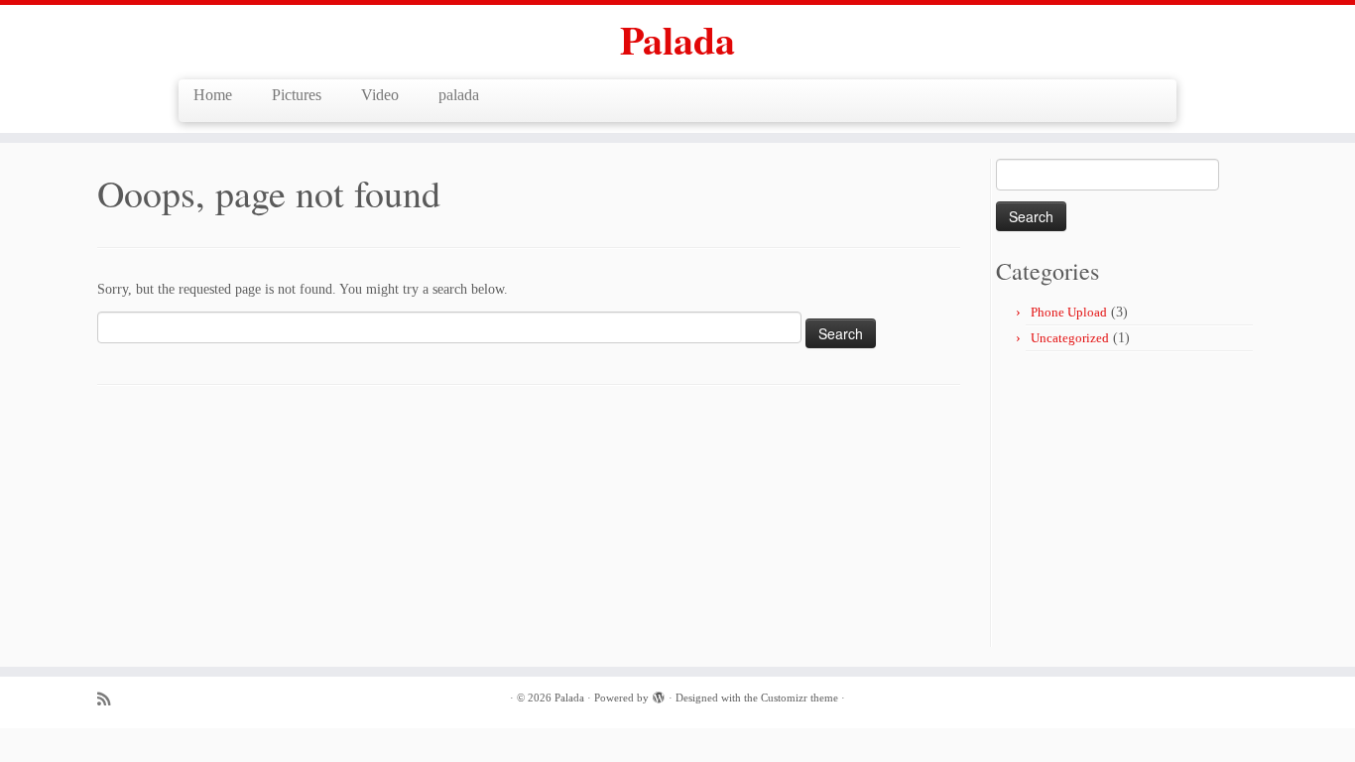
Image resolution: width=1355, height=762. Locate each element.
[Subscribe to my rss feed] (110, 699)
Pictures (296, 94)
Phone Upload (1069, 312)
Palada (677, 40)
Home (212, 94)
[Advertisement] (1162, 501)
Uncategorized (1070, 337)
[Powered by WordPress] (659, 694)
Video (380, 94)
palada (458, 94)
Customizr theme (799, 697)
